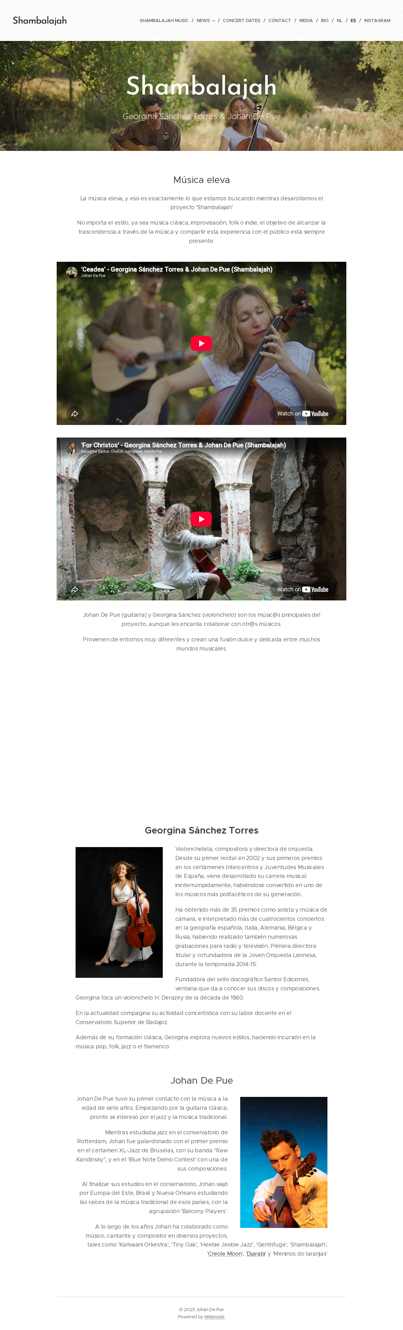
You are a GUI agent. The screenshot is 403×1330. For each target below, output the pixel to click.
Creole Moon (225, 1253)
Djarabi (256, 1253)
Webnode (214, 1317)
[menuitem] (166, 20)
